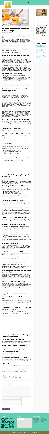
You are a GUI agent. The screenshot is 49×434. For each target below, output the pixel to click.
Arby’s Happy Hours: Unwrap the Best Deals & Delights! (12, 377)
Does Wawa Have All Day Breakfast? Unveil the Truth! (41, 53)
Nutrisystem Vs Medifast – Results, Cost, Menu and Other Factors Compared (41, 46)
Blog (3, 375)
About (28, 432)
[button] (28, 3)
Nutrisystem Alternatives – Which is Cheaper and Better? (41, 50)
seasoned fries (9, 196)
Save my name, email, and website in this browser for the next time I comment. (17, 406)
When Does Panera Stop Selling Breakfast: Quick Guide (12, 376)
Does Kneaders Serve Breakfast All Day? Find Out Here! (41, 56)
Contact (24, 432)
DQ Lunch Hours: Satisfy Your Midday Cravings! (40, 59)
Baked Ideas (20, 432)
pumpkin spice (18, 292)
